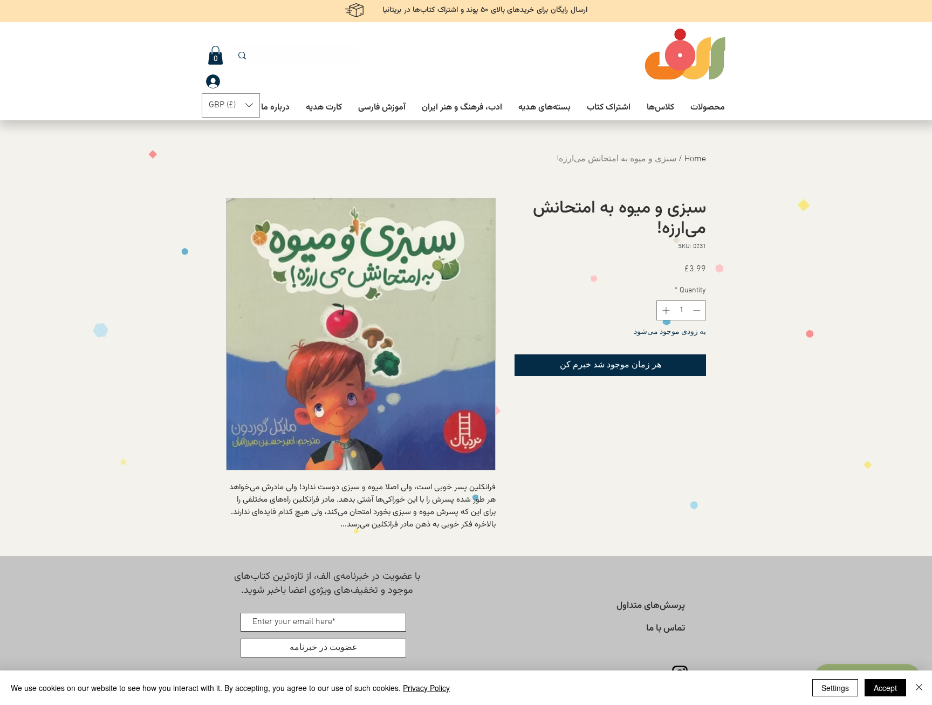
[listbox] (231, 105)
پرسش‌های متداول (650, 606)
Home (695, 159)
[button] (215, 55)
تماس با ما (665, 628)
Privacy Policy (426, 687)
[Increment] (664, 310)
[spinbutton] (681, 310)
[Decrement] (697, 310)
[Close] (919, 687)
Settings (835, 687)
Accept (885, 687)
